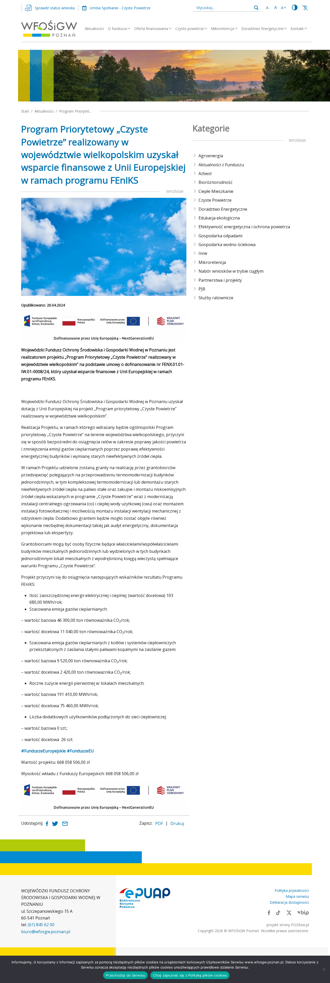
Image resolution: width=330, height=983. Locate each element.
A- (268, 7)
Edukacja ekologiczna (219, 218)
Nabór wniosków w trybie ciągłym (231, 271)
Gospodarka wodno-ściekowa (227, 244)
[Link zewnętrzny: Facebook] (269, 912)
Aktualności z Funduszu (221, 165)
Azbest (205, 173)
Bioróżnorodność (216, 182)
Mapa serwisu (297, 896)
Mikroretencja (222, 28)
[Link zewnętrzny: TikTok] (278, 912)
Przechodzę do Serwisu (125, 975)
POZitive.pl (300, 924)
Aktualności (94, 28)
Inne (203, 253)
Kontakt (297, 28)
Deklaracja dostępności (289, 902)
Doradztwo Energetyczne (262, 28)
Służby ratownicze (216, 298)
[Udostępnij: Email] (65, 823)
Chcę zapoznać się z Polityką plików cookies (190, 975)
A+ (284, 7)
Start (25, 111)
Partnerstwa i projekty (220, 280)
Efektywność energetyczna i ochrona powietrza (244, 227)
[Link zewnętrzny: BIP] (303, 912)
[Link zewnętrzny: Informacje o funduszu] (305, 7)
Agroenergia (211, 156)
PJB (202, 289)
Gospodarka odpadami (220, 236)
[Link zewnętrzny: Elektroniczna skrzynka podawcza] (145, 898)
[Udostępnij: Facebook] (47, 823)
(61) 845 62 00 (41, 924)
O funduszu (117, 28)
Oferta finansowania (151, 28)
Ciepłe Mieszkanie (216, 191)
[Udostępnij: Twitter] (55, 823)
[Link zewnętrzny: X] (289, 912)
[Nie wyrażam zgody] (323, 969)
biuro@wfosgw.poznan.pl (45, 931)
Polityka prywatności (292, 890)
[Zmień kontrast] (294, 7)
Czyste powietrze (189, 28)
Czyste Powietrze (215, 200)
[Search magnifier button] (256, 7)
